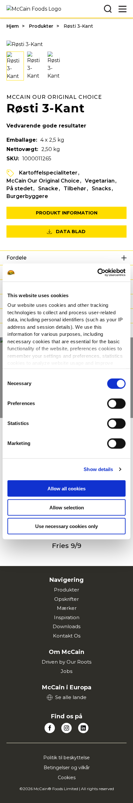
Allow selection (66, 507)
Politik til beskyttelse (66, 757)
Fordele (16, 258)
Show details (98, 469)
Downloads (66, 626)
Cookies (67, 777)
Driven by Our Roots (66, 662)
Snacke (48, 188)
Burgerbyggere (27, 196)
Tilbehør (75, 188)
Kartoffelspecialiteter (48, 173)
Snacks (101, 188)
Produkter (41, 26)
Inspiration (66, 617)
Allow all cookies (66, 488)
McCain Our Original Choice (42, 181)
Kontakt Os (66, 636)
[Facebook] (50, 728)
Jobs (66, 671)
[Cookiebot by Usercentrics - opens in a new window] (97, 273)
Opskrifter (66, 599)
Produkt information (66, 213)
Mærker (67, 608)
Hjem (12, 26)
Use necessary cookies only (66, 526)
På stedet (19, 188)
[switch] (116, 403)
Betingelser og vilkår (67, 767)
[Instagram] (66, 728)
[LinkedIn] (83, 728)
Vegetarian (100, 181)
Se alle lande (71, 697)
